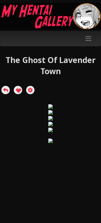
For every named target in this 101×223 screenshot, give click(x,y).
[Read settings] (30, 90)
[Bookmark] (18, 90)
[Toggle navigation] (88, 38)
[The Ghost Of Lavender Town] (5, 90)
